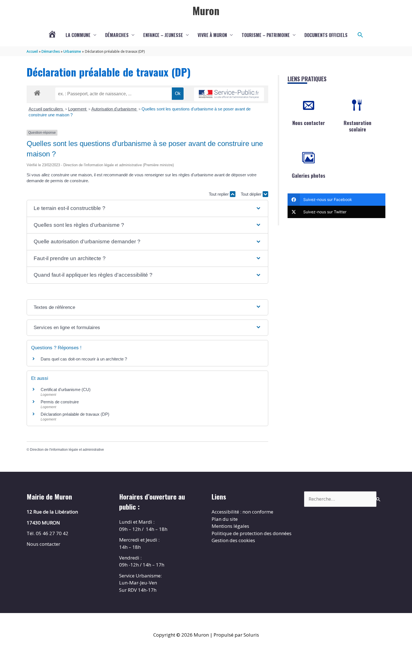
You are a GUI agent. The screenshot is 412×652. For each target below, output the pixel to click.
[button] (360, 35)
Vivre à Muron (212, 35)
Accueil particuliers (46, 109)
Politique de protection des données (251, 533)
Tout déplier (252, 194)
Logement (77, 109)
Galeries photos (308, 175)
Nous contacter (308, 122)
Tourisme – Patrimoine (266, 35)
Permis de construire (60, 401)
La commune (78, 35)
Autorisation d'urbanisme (114, 109)
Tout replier (219, 194)
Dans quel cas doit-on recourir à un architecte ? (84, 359)
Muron (206, 10)
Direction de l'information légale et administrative (67, 450)
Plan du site (225, 519)
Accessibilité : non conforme (242, 511)
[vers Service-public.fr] (229, 94)
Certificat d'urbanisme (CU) (66, 389)
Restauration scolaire (357, 126)
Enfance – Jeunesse (163, 35)
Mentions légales (230, 526)
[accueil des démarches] (37, 91)
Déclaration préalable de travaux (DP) (75, 414)
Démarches (117, 35)
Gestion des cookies (233, 540)
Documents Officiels (326, 35)
